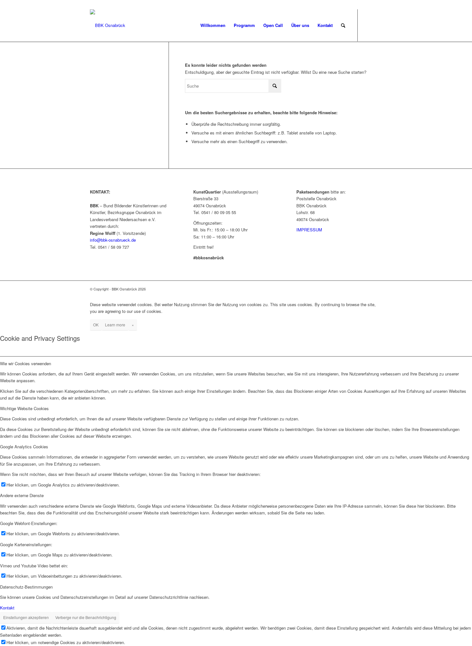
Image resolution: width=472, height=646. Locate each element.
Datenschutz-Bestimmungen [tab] (26, 587)
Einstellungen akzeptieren (26, 617)
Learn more (115, 324)
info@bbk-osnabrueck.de (113, 240)
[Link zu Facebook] (367, 25)
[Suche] (343, 25)
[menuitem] (213, 25)
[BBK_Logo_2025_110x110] (107, 25)
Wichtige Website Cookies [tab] (24, 408)
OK (96, 324)
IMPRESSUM (309, 230)
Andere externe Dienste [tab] (22, 495)
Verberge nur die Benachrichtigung (85, 617)
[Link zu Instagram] (377, 25)
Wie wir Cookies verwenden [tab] (25, 363)
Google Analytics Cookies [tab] (24, 447)
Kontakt (7, 608)
